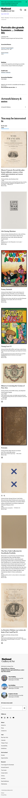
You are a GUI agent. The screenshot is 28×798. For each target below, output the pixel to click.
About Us (3, 725)
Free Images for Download (7, 764)
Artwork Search (5, 767)
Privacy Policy (3, 794)
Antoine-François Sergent (7, 48)
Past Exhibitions (5, 781)
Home (2, 17)
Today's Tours (4, 743)
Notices (2, 792)
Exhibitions (3, 748)
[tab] (5, 127)
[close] (26, 2)
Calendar (3, 740)
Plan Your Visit (4, 737)
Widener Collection (5, 72)
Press (2, 728)
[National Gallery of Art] (14, 660)
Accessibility (4, 745)
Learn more (14, 5)
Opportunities (4, 758)
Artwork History (6, 107)
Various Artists (4, 52)
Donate (3, 755)
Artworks (7, 17)
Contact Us (3, 730)
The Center (4, 770)
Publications (4, 784)
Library (3, 775)
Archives (3, 778)
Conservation (4, 773)
